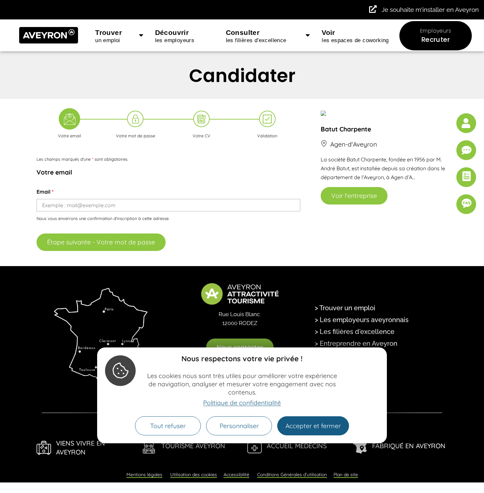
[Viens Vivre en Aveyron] (44, 448)
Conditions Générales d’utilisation (292, 475)
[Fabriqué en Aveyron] (360, 446)
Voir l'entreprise (354, 196)
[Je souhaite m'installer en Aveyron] (373, 9)
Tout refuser (168, 426)
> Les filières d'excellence (354, 332)
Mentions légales (144, 475)
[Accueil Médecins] (254, 446)
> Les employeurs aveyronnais (362, 320)
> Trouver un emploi (345, 308)
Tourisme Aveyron (193, 446)
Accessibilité (236, 475)
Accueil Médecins (297, 446)
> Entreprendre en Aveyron (356, 343)
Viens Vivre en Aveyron (80, 447)
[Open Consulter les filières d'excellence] (307, 35)
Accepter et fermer (313, 426)
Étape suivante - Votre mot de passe (101, 242)
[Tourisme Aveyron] (149, 446)
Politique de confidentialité (242, 403)
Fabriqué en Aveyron (408, 446)
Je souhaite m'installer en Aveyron (430, 9)
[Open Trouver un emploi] (141, 35)
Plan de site (346, 475)
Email (45, 191)
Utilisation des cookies (193, 475)
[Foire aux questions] (466, 204)
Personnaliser (239, 426)
